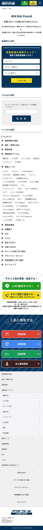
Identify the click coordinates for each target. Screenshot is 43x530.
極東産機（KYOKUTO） (10, 185)
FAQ (6, 233)
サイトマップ (10, 264)
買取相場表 (9, 224)
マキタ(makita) (27, 171)
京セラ (20, 199)
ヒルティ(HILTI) (8, 216)
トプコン (5, 171)
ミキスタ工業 (22, 182)
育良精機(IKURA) (30, 199)
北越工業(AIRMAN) (9, 213)
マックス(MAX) (28, 196)
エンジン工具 (25, 158)
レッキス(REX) (7, 220)
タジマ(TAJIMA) (23, 213)
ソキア (5, 192)
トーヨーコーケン (8, 189)
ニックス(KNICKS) (9, 182)
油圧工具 (36, 158)
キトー (23, 185)
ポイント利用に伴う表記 (15, 251)
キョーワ (32, 175)
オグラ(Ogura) (20, 202)
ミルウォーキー (8, 178)
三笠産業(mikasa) (22, 178)
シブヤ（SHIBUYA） (31, 189)
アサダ (19, 189)
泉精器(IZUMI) (7, 202)
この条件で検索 (21, 80)
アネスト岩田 (34, 182)
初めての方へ (10, 242)
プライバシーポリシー (14, 255)
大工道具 (18, 162)
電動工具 (5, 158)
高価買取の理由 (11, 140)
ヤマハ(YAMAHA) (21, 206)
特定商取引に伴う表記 (14, 260)
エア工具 (15, 158)
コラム (7, 238)
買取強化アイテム (12, 153)
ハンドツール (7, 162)
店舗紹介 (8, 229)
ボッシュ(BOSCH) (8, 199)
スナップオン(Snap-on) (24, 216)
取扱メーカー (10, 166)
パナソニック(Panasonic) (11, 196)
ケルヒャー (15, 171)
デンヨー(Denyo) (8, 209)
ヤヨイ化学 (6, 175)
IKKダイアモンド (33, 202)
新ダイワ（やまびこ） (24, 209)
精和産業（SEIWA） (19, 175)
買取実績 (8, 149)
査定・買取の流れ (12, 145)
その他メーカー (20, 220)
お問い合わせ (10, 246)
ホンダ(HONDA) (8, 206)
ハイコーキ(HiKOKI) (16, 192)
